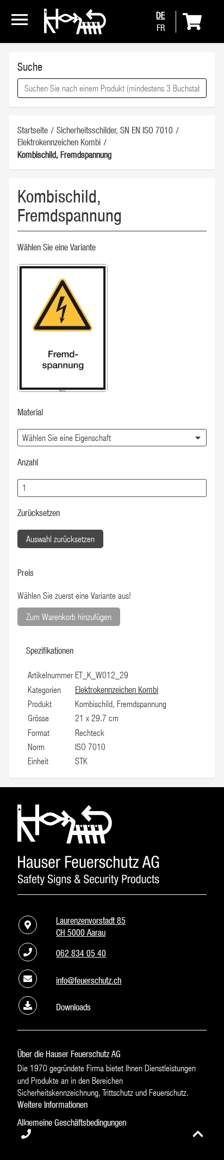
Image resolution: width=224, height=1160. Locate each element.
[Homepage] (75, 31)
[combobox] (112, 88)
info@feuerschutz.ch (88, 980)
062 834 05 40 (81, 953)
